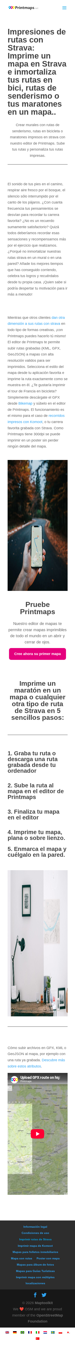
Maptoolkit (44, 1303)
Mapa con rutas (21, 1258)
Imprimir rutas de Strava (35, 1239)
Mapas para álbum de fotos (35, 1264)
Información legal (35, 1226)
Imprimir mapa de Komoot (35, 1245)
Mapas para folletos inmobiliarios (35, 1252)
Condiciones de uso (35, 1233)
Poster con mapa (48, 1258)
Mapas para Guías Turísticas (35, 1271)
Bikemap (25, 403)
